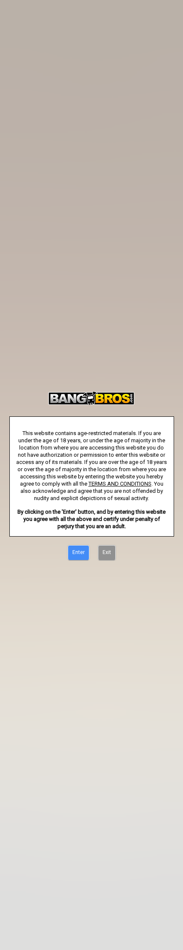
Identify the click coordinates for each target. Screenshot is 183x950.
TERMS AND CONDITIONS (120, 484)
